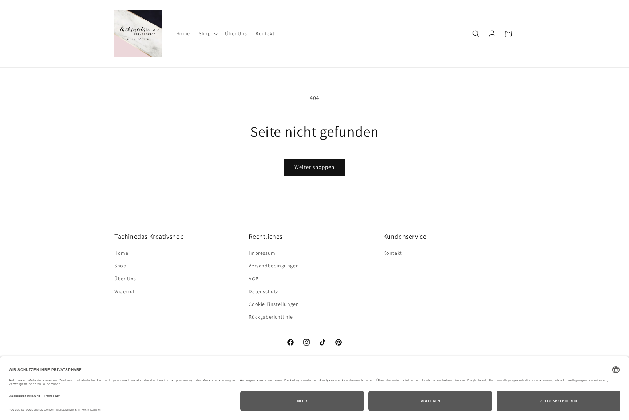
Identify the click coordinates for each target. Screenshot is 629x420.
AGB (253, 278)
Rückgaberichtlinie (271, 317)
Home (121, 253)
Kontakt (392, 253)
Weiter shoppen (314, 166)
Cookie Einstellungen (274, 304)
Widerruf (124, 291)
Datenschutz (263, 291)
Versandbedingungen (274, 265)
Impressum (262, 253)
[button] (207, 33)
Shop (120, 265)
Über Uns (125, 278)
